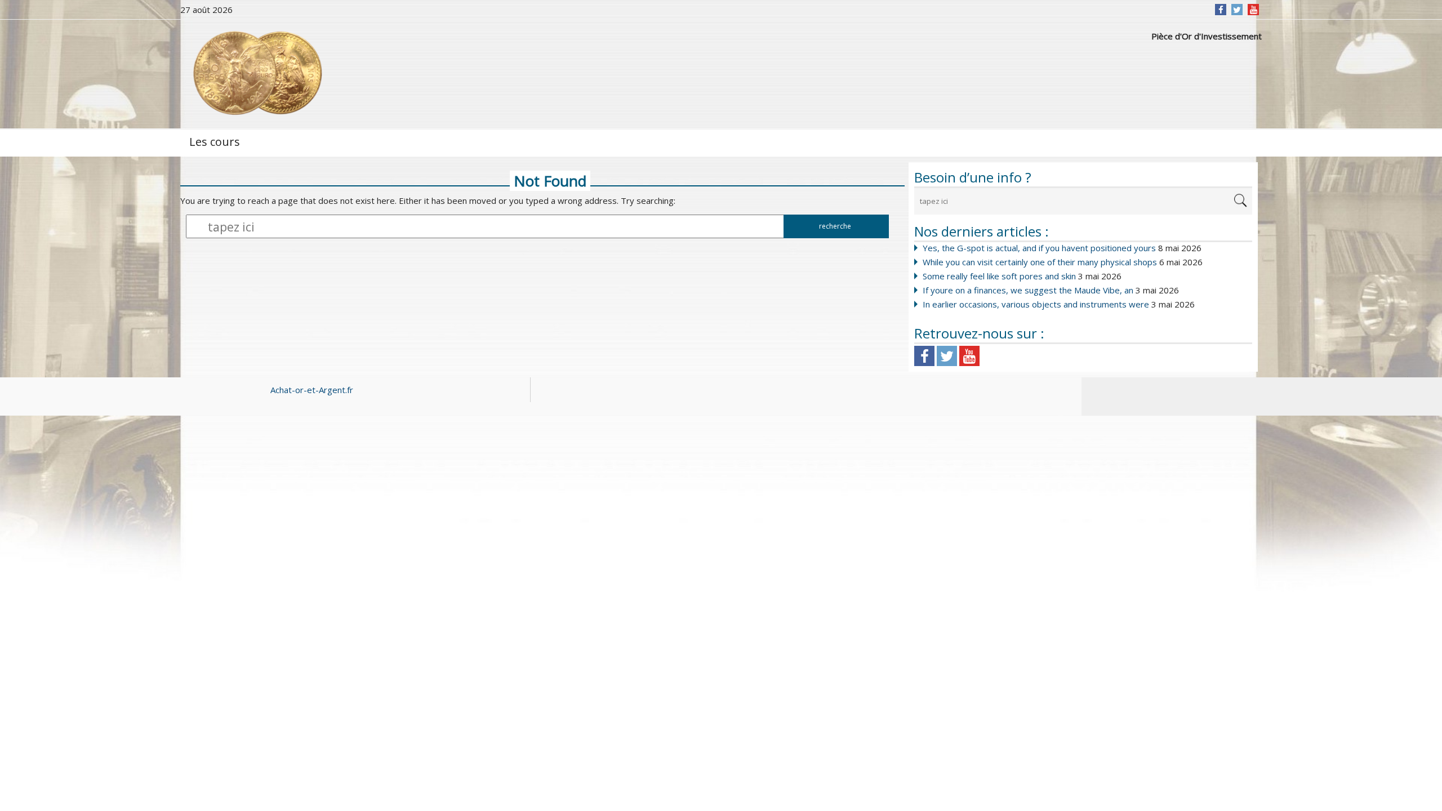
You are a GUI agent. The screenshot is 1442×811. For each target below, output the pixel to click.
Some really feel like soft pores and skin (999, 276)
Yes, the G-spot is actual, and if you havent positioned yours (1039, 247)
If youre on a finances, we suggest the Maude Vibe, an (1028, 290)
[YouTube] (1253, 9)
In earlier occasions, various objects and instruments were (1036, 304)
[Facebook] (1220, 9)
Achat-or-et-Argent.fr (311, 389)
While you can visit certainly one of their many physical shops (1040, 262)
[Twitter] (1237, 9)
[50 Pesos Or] (256, 73)
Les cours (214, 141)
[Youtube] (969, 356)
